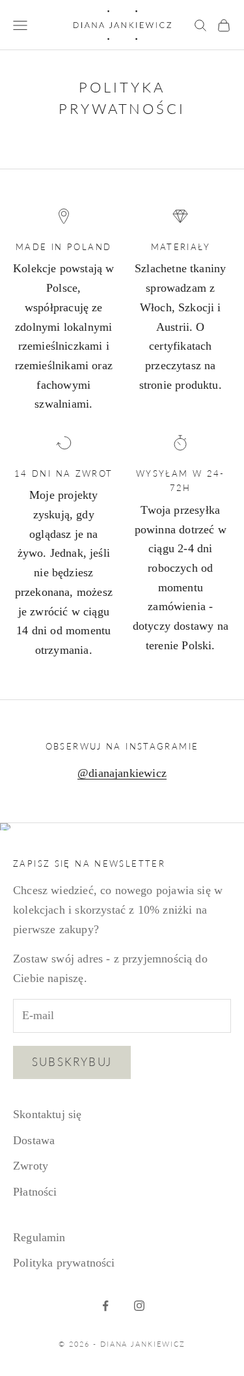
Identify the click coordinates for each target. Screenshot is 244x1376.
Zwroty (30, 1165)
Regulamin (39, 1237)
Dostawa (34, 1140)
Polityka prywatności (64, 1262)
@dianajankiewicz (122, 772)
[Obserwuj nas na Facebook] (105, 1305)
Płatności (35, 1191)
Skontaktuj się (47, 1114)
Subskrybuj (72, 1062)
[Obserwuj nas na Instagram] (139, 1305)
